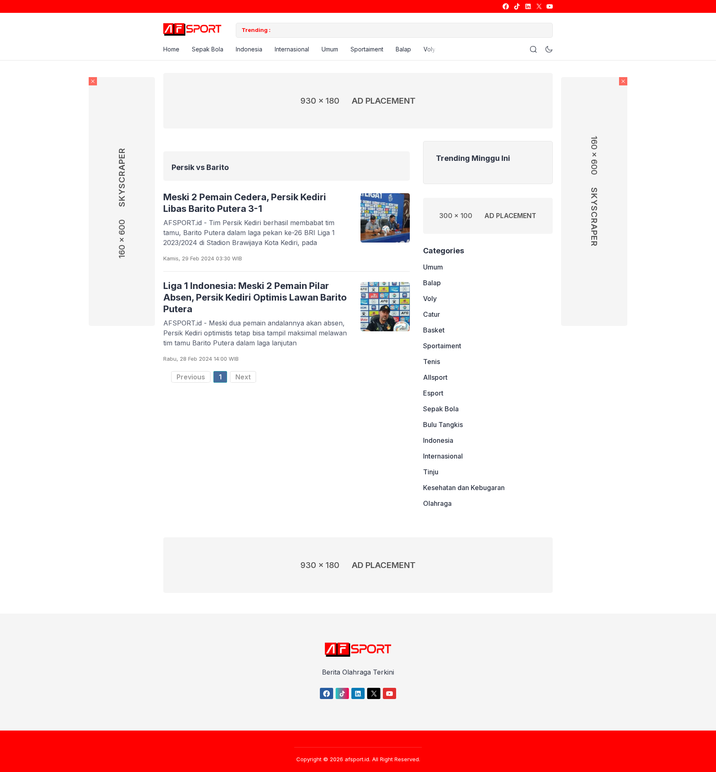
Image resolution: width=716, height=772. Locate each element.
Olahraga (437, 504)
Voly (429, 49)
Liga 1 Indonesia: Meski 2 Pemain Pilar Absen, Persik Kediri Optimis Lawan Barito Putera (255, 297)
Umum (330, 49)
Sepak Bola (207, 49)
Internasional (292, 49)
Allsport (435, 378)
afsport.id (357, 759)
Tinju (430, 472)
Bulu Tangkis (443, 425)
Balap (403, 49)
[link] (505, 6)
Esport (433, 393)
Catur (431, 315)
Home (171, 49)
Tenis (431, 362)
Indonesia (249, 49)
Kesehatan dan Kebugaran (464, 488)
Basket (434, 330)
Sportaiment (367, 49)
